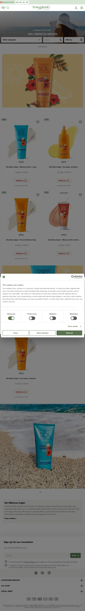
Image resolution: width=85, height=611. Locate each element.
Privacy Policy (29, 562)
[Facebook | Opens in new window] (36, 574)
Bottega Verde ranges (42, 30)
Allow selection (42, 333)
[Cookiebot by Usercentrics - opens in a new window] (72, 277)
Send (74, 556)
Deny (16, 333)
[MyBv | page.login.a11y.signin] (76, 8)
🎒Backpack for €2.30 (7, 2)
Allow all (69, 333)
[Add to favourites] (37, 122)
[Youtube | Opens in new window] (42, 574)
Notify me (20, 181)
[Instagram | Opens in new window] (49, 574)
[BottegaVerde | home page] (41, 8)
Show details (73, 326)
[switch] (32, 318)
